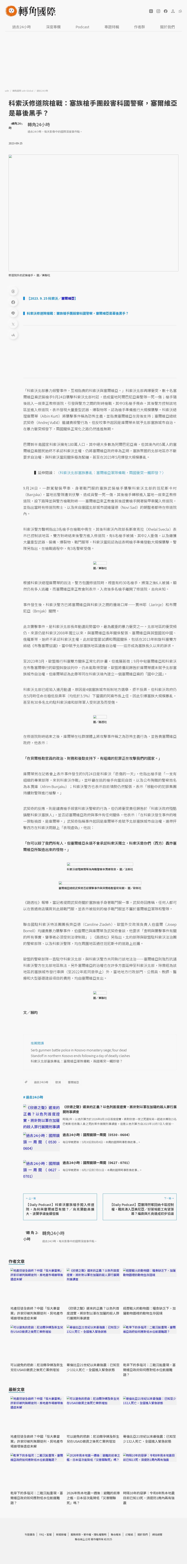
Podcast (82, 26)
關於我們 (167, 26)
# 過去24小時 (33, 1097)
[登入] (173, 11)
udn (7, 90)
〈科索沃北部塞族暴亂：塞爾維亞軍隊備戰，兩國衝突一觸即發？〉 (111, 472)
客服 (49, 1534)
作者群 (139, 26)
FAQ (41, 1534)
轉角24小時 (39, 124)
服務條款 (76, 1534)
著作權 (87, 1534)
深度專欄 (53, 26)
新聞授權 (61, 1534)
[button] (151, 11)
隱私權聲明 (100, 1534)
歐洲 (58, 1082)
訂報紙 (129, 1534)
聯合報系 (116, 1534)
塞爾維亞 (73, 1082)
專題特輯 (111, 26)
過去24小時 (21, 26)
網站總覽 (157, 1534)
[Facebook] (13, 301)
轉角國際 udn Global (23, 90)
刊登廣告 (30, 1534)
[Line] (13, 312)
